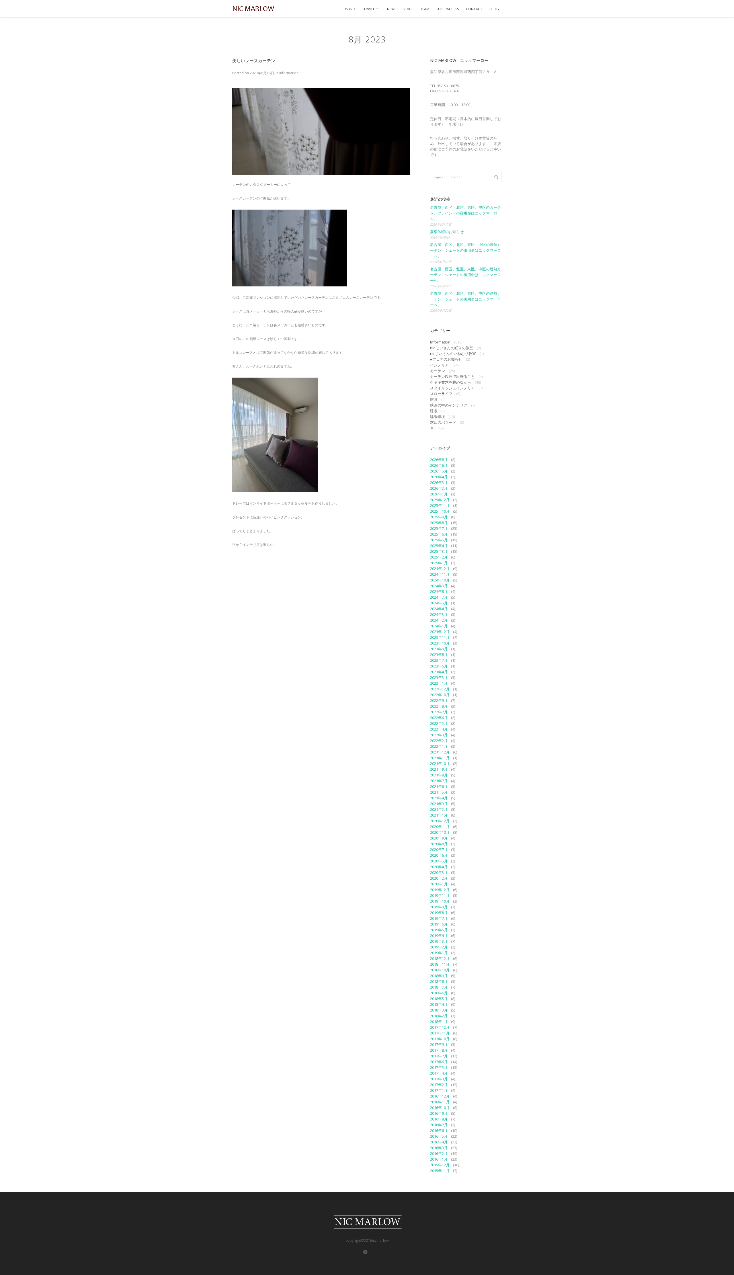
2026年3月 (439, 482)
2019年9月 (439, 906)
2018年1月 (439, 1021)
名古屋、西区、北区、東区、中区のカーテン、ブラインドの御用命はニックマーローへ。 (465, 213)
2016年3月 (439, 1147)
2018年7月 (439, 987)
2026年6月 (439, 465)
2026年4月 (439, 476)
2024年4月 (439, 608)
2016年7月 (439, 1124)
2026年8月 (439, 459)
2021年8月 (439, 775)
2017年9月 (439, 1044)
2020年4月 (439, 866)
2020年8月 (439, 843)
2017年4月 (439, 1073)
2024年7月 (439, 597)
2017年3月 (439, 1078)
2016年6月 (439, 1130)
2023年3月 (439, 677)
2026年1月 (439, 494)
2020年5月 (439, 861)
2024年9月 (439, 585)
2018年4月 (439, 1004)
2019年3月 (439, 941)
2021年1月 (439, 815)
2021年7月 (439, 780)
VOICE (408, 9)
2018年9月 (439, 975)
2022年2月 (439, 740)
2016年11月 (440, 1101)
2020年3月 (439, 872)
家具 (434, 399)
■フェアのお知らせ (446, 359)
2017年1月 (439, 1090)
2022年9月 (439, 700)
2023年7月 (439, 660)
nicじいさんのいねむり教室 (453, 353)
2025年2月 (439, 557)
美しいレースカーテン (253, 60)
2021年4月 (439, 797)
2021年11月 (440, 757)
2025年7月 (439, 528)
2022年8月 (439, 706)
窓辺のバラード (443, 422)
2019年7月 (439, 918)
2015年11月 (440, 1170)
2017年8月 (439, 1050)
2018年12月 (440, 958)
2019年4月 (439, 935)
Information (288, 73)
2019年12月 (440, 889)
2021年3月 (439, 803)
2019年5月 (439, 929)
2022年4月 (439, 729)
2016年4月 (439, 1142)
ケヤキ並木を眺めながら (450, 382)
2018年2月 (439, 1015)
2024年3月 (439, 614)
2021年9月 (439, 769)
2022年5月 (439, 723)
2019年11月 (440, 895)
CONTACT (474, 9)
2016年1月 (439, 1159)
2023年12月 (440, 631)
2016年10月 (440, 1107)
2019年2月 (439, 947)
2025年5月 (439, 539)
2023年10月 (440, 643)
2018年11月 (440, 964)
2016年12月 (440, 1096)
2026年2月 (439, 488)
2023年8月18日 (262, 73)
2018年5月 (439, 998)
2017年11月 (440, 1033)
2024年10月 (440, 580)
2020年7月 (439, 849)
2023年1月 (439, 683)
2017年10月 (440, 1038)
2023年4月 (439, 671)
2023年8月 (439, 654)
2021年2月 (439, 809)
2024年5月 (439, 603)
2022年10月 (440, 694)
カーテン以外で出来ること (452, 376)
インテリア (439, 365)
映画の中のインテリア (448, 405)
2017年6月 (439, 1061)
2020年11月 (440, 826)
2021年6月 (439, 786)
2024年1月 (439, 625)
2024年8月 (439, 591)
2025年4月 (439, 545)
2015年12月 (440, 1164)
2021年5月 (439, 792)
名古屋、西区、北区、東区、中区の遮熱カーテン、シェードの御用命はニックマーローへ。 (465, 250)
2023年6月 (439, 666)
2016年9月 (439, 1113)
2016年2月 (439, 1153)
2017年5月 (439, 1067)
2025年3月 (439, 551)
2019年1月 (439, 952)
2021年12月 (440, 752)
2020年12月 (440, 820)
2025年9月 (439, 517)
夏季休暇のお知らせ (447, 231)
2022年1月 (439, 746)
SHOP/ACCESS (447, 9)
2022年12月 (440, 689)
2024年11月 (440, 574)
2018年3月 (439, 1010)
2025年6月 (439, 534)
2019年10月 (440, 901)
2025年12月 (440, 499)
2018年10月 (440, 970)
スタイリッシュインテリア (452, 387)
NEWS (391, 9)
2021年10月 (440, 763)
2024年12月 (440, 568)
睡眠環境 (437, 416)
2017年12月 (440, 1027)
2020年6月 (439, 855)
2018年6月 (439, 992)
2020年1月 (439, 884)
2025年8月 (439, 522)
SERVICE (369, 9)
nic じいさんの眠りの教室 (451, 347)
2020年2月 (439, 878)
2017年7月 (439, 1056)
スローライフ (441, 393)
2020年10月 (440, 832)
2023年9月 (439, 648)
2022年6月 (439, 717)
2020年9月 (439, 838)
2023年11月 (440, 637)
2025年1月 (439, 562)
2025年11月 (440, 505)
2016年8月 (439, 1119)
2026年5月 (439, 471)
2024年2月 (439, 620)
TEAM (424, 9)
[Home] (253, 8)
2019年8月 (439, 912)
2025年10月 (440, 511)
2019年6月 (439, 924)
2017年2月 (439, 1084)
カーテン (437, 370)
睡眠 (434, 410)
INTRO (350, 9)
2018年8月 (439, 981)
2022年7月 (439, 711)
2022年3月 (439, 734)
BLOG (494, 9)
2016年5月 (439, 1136)
